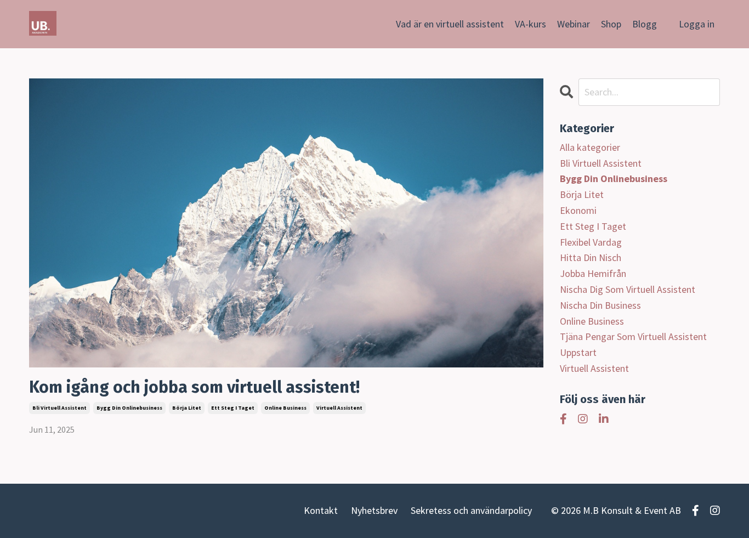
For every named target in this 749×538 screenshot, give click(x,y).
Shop (611, 24)
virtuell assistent (339, 407)
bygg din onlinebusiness (129, 407)
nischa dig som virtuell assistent (627, 289)
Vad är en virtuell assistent (450, 24)
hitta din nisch (590, 257)
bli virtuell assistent (59, 407)
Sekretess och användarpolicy (471, 510)
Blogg (644, 24)
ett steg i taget (232, 407)
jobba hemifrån (593, 273)
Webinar (573, 24)
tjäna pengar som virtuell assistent (633, 336)
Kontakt (321, 510)
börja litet (186, 407)
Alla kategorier (590, 147)
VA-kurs (530, 24)
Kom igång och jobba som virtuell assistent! (194, 387)
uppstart (578, 352)
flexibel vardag (591, 242)
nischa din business (600, 305)
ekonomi (578, 210)
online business (285, 407)
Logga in (696, 24)
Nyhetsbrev (374, 510)
